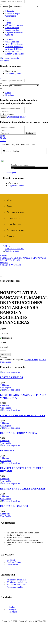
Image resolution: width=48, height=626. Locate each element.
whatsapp (12, 612)
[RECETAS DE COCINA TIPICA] (10, 428)
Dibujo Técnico (12, 51)
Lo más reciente (12, 27)
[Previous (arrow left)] (4, 313)
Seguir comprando (13, 73)
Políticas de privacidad (16, 580)
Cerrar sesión (10, 16)
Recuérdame (8, 114)
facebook (12, 607)
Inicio (7, 20)
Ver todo (9, 39)
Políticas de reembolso (16, 584)
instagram (12, 609)
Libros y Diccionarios (14, 54)
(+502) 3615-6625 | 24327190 (19, 537)
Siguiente (4, 263)
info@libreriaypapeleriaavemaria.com (22, 540)
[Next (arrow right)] (43, 313)
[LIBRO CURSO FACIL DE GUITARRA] (10, 410)
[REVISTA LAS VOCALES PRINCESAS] (10, 483)
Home (8, 246)
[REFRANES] (10, 445)
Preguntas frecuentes (14, 32)
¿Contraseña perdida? (16, 117)
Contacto (9, 35)
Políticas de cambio (15, 587)
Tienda (8, 23)
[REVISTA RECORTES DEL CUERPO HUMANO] (10, 463)
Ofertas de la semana (14, 25)
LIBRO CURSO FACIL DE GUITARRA (22, 415)
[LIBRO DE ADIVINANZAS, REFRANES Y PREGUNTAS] (10, 390)
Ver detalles (5, 273)
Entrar (8, 92)
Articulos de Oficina (13, 49)
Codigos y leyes (12, 251)
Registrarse (10, 95)
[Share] (39, 3)
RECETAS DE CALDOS (14, 506)
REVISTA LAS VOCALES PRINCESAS (22, 488)
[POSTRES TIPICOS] (10, 372)
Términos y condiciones (17, 582)
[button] (0, 78)
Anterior (3, 255)
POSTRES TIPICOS (11, 377)
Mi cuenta (9, 11)
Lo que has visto (12, 30)
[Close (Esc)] (45, 3)
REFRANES (7, 450)
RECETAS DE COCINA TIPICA (18, 433)
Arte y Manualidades (14, 44)
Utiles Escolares (12, 42)
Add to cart (5, 355)
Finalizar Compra (12, 13)
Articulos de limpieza (14, 46)
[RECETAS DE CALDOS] (10, 501)
